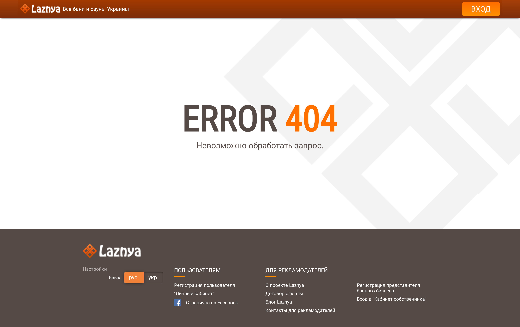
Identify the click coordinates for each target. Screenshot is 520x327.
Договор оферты (284, 293)
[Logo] (40, 9)
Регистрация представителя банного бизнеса (388, 288)
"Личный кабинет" (194, 293)
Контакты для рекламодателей (300, 310)
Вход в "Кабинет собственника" (391, 299)
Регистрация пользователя (204, 285)
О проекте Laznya (284, 285)
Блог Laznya (278, 302)
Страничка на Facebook (212, 303)
